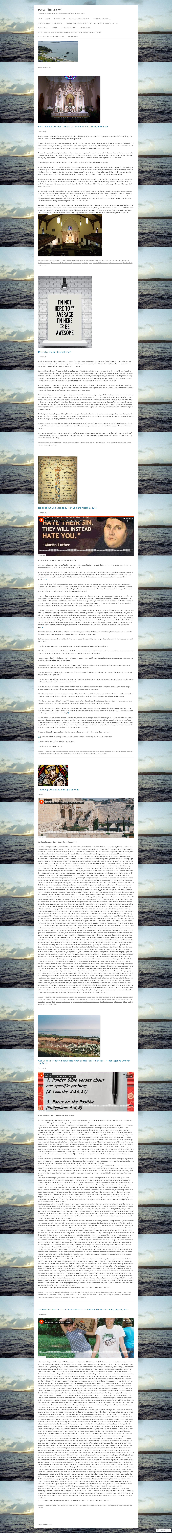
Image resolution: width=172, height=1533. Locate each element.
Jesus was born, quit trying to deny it (50, 23)
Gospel (95, 751)
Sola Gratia (109, 1002)
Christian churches (123, 260)
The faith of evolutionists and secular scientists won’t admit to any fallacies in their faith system (69, 32)
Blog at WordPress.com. (45, 1524)
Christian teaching (72, 999)
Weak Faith (41, 1004)
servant (62, 1297)
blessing (119, 1292)
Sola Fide (103, 1002)
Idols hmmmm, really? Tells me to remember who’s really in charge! (73, 126)
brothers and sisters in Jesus (104, 997)
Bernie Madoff (90, 442)
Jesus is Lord (104, 263)
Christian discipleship (67, 260)
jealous (105, 1295)
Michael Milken (42, 445)
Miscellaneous (42, 28)
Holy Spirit (52, 1002)
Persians (56, 1297)
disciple (92, 999)
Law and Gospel (123, 751)
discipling (112, 999)
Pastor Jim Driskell (50, 9)
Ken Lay (129, 442)
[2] (42, 627)
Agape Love (76, 751)
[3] (68, 713)
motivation (123, 1295)
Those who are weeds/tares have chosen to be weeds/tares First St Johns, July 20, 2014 (83, 1309)
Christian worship (67, 263)
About (48, 19)
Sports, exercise (85, 28)
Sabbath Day (68, 753)
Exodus (90, 751)
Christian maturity (61, 999)
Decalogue (84, 751)
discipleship (105, 999)
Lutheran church (113, 263)
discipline (72, 1295)
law (116, 751)
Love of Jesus (51, 753)
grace (46, 1002)
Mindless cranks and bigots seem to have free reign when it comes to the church (92, 23)
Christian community (49, 999)
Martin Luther (59, 753)
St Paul (125, 1002)
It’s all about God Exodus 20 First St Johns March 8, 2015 (67, 507)
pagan (72, 1002)
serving (97, 1002)
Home (40, 19)
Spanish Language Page (69, 28)
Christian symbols (56, 263)
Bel (115, 1292)
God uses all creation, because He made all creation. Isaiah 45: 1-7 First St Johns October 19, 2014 (84, 1062)
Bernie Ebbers (80, 442)
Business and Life (59, 19)
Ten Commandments (89, 753)
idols (79, 263)
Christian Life (77, 1292)
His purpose (91, 1295)
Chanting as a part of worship (79, 19)
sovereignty (111, 1505)
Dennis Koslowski (111, 442)
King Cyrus (111, 1295)
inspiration (85, 263)
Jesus (90, 263)
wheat (126, 1505)
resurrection (79, 1002)
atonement (82, 997)
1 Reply (40, 794)
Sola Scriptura (118, 1002)
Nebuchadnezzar (43, 1297)
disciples (98, 999)
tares (117, 1505)
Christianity (81, 999)
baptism (89, 997)
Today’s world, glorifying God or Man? (51, 36)
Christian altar (113, 260)
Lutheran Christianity (85, 260)
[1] (46, 579)
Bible (93, 997)
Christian (124, 997)
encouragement (120, 999)
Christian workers (100, 442)
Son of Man (103, 1505)
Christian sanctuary (44, 263)
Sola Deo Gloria (127, 263)
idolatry (75, 263)
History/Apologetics (87, 1292)
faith (127, 999)
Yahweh (71, 1297)
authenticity (56, 260)
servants (92, 1002)
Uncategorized (96, 260)
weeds (121, 1505)
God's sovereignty (81, 1295)
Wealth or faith (73, 36)
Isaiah (101, 1295)
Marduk (117, 1295)
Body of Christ (127, 1292)
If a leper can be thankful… (101, 19)
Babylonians (110, 1292)
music (120, 263)
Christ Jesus (117, 997)
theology (130, 1002)
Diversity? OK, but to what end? (54, 351)
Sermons (54, 28)
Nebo (129, 1295)
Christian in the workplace (61, 442)
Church (76, 260)
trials (66, 1297)
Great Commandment (104, 751)
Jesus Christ (96, 263)
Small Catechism (77, 753)
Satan (97, 1505)
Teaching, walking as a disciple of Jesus (58, 789)
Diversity (120, 442)
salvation (86, 1002)
